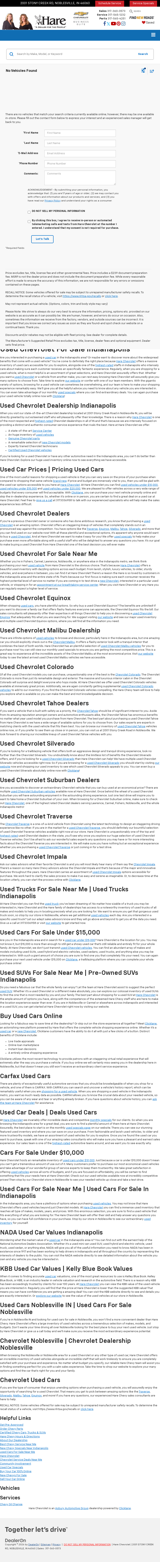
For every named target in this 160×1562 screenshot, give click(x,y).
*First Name (30, 133)
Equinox (104, 529)
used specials (67, 392)
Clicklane (58, 396)
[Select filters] (143, 71)
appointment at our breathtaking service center (67, 585)
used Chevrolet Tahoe (131, 726)
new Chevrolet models (56, 442)
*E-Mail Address (28, 153)
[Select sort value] (151, 71)
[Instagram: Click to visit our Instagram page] (123, 24)
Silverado (135, 529)
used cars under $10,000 (79, 1160)
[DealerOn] (15, 1540)
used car (50, 357)
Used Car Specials (11, 1467)
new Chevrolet (109, 581)
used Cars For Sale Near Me (17, 1452)
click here (111, 296)
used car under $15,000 (80, 940)
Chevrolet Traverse (17, 824)
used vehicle (36, 565)
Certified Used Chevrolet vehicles (30, 450)
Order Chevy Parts (11, 1429)
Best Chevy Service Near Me (18, 1444)
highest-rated (104, 365)
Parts (103, 18)
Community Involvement (15, 1463)
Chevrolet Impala (144, 864)
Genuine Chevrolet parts (24, 438)
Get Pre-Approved (11, 1425)
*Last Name (31, 143)
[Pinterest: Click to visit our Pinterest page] (118, 24)
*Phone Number (28, 163)
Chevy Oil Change (11, 1504)
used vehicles (45, 435)
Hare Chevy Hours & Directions (20, 1436)
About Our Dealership (14, 1440)
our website (72, 380)
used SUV (6, 991)
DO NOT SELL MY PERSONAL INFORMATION (87, 1544)
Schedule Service (109, 3)
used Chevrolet (24, 377)
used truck (52, 904)
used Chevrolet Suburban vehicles (33, 791)
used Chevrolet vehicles (76, 948)
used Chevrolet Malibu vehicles (121, 646)
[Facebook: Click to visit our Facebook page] (104, 24)
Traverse (92, 529)
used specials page (78, 1128)
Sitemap (46, 1544)
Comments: (31, 174)
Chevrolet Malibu (64, 642)
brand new (59, 481)
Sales (103, 11)
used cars (27, 606)
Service (102, 15)
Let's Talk (42, 239)
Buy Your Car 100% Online (15, 1471)
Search (143, 54)
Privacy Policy (53, 201)
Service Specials (143, 3)
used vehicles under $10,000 (139, 485)
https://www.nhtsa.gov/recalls (82, 296)
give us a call (44, 500)
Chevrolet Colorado (127, 674)
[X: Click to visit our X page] (108, 24)
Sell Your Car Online (12, 1479)
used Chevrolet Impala (106, 872)
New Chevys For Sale (13, 1475)
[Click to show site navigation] (153, 35)
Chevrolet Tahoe (87, 711)
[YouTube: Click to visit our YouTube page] (113, 24)
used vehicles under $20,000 (61, 488)
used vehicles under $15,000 (18, 488)
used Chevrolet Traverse (84, 828)
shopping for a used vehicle (59, 1091)
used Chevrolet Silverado (58, 759)
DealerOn (33, 1544)
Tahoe (124, 529)
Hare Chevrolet (126, 361)
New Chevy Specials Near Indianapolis (24, 1448)
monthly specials (101, 1120)
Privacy (56, 1544)
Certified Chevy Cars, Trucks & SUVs (23, 1432)
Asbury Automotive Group (72, 1508)
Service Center (42, 431)
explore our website (49, 1296)
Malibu (114, 529)
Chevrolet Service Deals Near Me (21, 1459)
